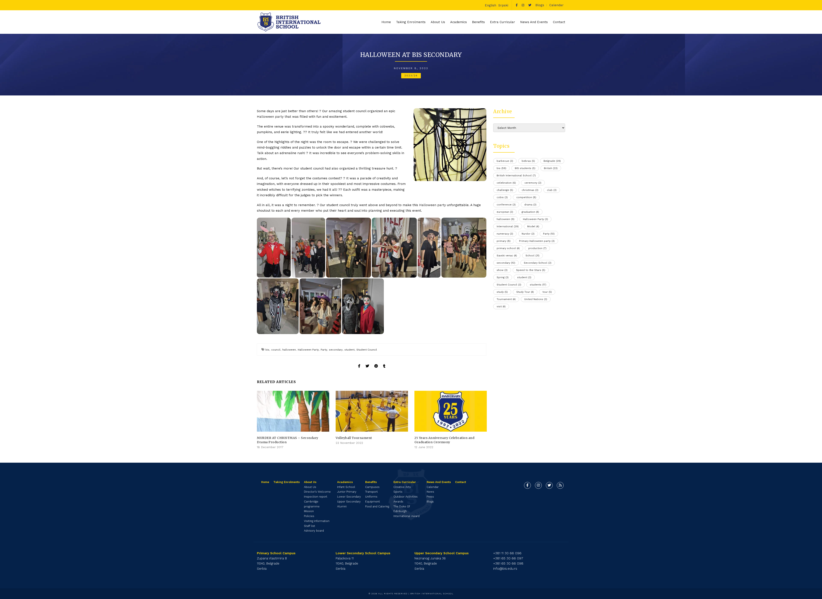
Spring (503, 277)
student (349, 349)
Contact (559, 22)
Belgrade (552, 160)
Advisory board (314, 530)
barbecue (505, 160)
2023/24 (411, 75)
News (430, 491)
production (537, 248)
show (502, 270)
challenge (505, 190)
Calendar (556, 5)
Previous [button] (261, 420)
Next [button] (482, 420)
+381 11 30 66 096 (507, 553)
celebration (506, 182)
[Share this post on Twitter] (367, 362)
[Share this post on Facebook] (359, 362)
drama (530, 204)
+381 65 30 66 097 (508, 558)
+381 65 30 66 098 (508, 563)
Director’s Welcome (317, 491)
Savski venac (507, 255)
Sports (397, 491)
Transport (371, 491)
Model (533, 226)
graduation (530, 211)
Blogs (539, 5)
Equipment (372, 501)
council (275, 349)
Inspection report (315, 496)
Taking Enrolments (411, 22)
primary (504, 240)
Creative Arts (402, 487)
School (532, 255)
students (538, 284)
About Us (310, 487)
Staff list (309, 526)
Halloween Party (308, 349)
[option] (293, 420)
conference (506, 204)
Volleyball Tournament (354, 438)
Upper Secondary (349, 501)
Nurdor (528, 233)
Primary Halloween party (537, 240)
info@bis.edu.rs (505, 568)
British (551, 168)
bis (267, 349)
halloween (289, 349)
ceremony (532, 182)
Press (430, 496)
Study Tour (525, 291)
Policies (309, 516)
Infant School (346, 487)
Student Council (366, 349)
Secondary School (537, 262)
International (508, 226)
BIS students (525, 168)
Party (324, 349)
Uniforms (371, 496)
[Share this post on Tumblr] (384, 362)
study (502, 291)
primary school (508, 248)
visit (501, 306)
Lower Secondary (349, 496)
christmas (530, 190)
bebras (528, 160)
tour (547, 291)
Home (386, 22)
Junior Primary (346, 491)
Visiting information (316, 521)
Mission (309, 511)
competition (526, 197)
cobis (502, 197)
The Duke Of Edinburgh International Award (406, 511)
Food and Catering (377, 506)
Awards (398, 501)
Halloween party (270, 117)
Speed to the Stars (530, 270)
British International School (516, 175)
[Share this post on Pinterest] (376, 362)
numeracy (505, 233)
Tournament (506, 299)
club (552, 190)
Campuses (372, 487)
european (505, 211)
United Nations (535, 299)
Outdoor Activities (405, 496)
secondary (335, 349)
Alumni (342, 506)
